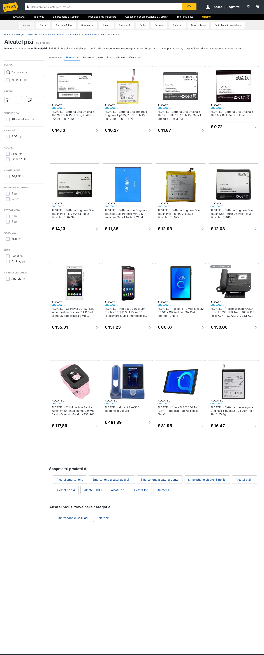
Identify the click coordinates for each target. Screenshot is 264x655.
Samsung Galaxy (63, 25)
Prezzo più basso (92, 57)
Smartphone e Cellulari (66, 16)
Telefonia (39, 16)
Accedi (218, 7)
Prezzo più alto (116, 57)
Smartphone (87, 25)
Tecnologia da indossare (102, 16)
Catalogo (19, 34)
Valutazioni (135, 57)
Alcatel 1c (117, 490)
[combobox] (103, 6)
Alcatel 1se (140, 490)
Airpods (106, 25)
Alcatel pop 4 (66, 490)
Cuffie (143, 25)
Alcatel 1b (164, 490)
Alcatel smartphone (94, 34)
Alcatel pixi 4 (244, 479)
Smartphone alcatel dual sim (111, 479)
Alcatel (26, 25)
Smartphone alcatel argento (160, 479)
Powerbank (125, 25)
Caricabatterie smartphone (228, 25)
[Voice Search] (27, 7)
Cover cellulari (198, 25)
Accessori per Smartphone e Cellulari (146, 16)
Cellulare (159, 25)
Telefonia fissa (185, 16)
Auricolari (177, 25)
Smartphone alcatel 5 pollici (207, 479)
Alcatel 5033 (93, 490)
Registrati (233, 7)
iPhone (43, 25)
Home (7, 34)
